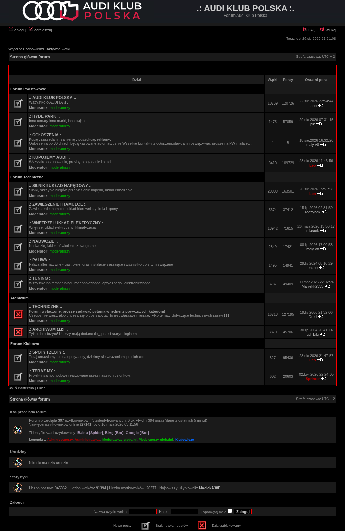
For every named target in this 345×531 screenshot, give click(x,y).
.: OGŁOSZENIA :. (45, 134)
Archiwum (19, 298)
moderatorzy (60, 108)
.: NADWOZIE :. (43, 241)
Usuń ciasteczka (21, 388)
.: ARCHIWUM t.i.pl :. (48, 329)
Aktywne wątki (58, 49)
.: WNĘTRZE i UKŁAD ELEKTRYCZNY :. (66, 222)
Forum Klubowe (24, 344)
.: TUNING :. (40, 278)
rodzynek (312, 212)
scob (313, 106)
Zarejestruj (42, 30)
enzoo (313, 268)
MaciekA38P (209, 488)
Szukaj (330, 30)
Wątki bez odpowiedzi (26, 49)
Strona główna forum (30, 57)
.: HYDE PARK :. (44, 116)
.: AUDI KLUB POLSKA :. (52, 97)
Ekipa (41, 388)
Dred (313, 317)
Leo (312, 165)
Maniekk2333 (312, 286)
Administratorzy (60, 439)
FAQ (311, 30)
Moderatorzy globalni (119, 439)
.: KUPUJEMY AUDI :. (49, 157)
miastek (312, 231)
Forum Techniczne (26, 177)
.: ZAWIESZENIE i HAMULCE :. (57, 204)
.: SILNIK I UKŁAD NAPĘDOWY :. (60, 185)
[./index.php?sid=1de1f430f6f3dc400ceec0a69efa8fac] (81, 19)
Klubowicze (184, 439)
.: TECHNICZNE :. (45, 306)
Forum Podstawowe (28, 89)
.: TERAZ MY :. (42, 370)
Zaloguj (19, 30)
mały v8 (312, 145)
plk (312, 124)
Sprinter (313, 379)
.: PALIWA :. (40, 260)
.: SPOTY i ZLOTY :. (47, 352)
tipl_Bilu (313, 334)
